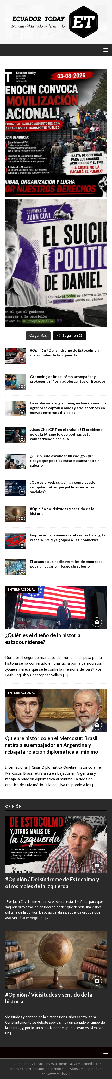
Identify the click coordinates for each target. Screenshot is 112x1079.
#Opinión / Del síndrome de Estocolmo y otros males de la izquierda (64, 352)
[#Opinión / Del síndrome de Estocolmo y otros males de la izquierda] (15, 356)
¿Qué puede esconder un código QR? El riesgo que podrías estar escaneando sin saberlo (65, 460)
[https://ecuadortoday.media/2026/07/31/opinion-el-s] (56, 263)
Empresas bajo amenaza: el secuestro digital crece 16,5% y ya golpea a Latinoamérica (68, 537)
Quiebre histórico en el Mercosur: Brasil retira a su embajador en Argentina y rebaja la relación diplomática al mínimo (51, 745)
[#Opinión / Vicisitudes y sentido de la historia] (15, 514)
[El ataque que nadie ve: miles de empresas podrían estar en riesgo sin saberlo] (15, 567)
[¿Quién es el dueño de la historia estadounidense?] (56, 607)
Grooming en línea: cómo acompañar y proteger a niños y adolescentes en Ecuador (67, 379)
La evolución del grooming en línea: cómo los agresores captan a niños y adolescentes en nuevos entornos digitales (68, 408)
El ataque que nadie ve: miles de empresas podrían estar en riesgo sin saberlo (66, 563)
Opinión (13, 806)
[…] (65, 674)
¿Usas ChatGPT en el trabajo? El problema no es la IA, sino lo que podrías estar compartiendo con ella (66, 434)
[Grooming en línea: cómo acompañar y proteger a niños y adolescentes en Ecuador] (15, 382)
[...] (47, 917)
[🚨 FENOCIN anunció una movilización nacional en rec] (56, 133)
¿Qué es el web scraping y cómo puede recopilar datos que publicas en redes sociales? (62, 487)
